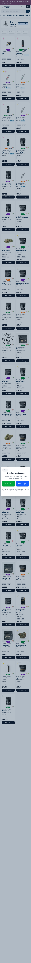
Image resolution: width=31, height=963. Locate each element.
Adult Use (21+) (22, 484)
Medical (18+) (8, 484)
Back (5, 470)
